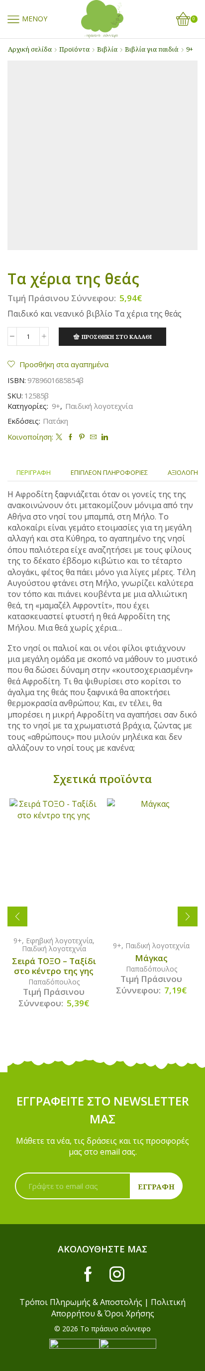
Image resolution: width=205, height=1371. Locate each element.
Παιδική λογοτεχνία (99, 406)
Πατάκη (55, 421)
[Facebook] (70, 437)
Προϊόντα (74, 49)
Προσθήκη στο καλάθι (117, 336)
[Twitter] (59, 437)
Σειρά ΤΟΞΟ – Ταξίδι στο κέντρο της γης (54, 966)
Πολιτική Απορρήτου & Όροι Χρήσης (118, 1307)
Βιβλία (107, 49)
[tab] (33, 472)
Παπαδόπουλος (54, 981)
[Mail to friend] (93, 437)
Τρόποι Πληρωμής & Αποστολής (80, 1302)
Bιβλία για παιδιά (152, 49)
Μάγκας (151, 958)
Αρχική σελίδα (30, 49)
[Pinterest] (82, 437)
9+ (189, 49)
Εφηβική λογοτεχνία (59, 940)
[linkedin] (103, 437)
